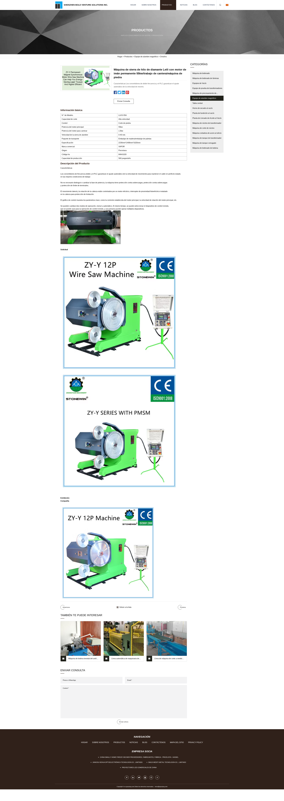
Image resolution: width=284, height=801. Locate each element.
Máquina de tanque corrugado (204, 143)
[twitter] (139, 777)
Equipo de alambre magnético (146, 57)
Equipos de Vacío (199, 83)
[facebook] (127, 777)
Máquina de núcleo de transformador (206, 123)
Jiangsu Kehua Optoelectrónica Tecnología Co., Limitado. (118, 762)
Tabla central (197, 103)
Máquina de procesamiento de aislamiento (204, 94)
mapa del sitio (177, 742)
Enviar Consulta (123, 101)
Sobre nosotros (149, 5)
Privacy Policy (195, 742)
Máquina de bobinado (201, 73)
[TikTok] (157, 777)
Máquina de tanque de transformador (206, 138)
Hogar (133, 5)
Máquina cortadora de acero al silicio (206, 133)
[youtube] (145, 777)
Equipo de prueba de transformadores (207, 88)
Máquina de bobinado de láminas (205, 78)
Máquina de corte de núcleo (203, 128)
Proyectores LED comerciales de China (139, 767)
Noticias (183, 5)
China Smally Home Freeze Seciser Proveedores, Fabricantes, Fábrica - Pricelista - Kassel (139, 757)
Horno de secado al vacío (202, 108)
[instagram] (151, 777)
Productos (167, 5)
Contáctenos (209, 5)
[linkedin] (133, 777)
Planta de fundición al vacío (203, 113)
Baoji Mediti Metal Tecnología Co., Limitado (167, 762)
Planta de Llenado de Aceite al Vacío (206, 118)
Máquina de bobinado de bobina (205, 148)
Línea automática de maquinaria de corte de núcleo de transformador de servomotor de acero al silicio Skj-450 (126, 659)
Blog (195, 5)
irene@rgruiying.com (161, 786)
